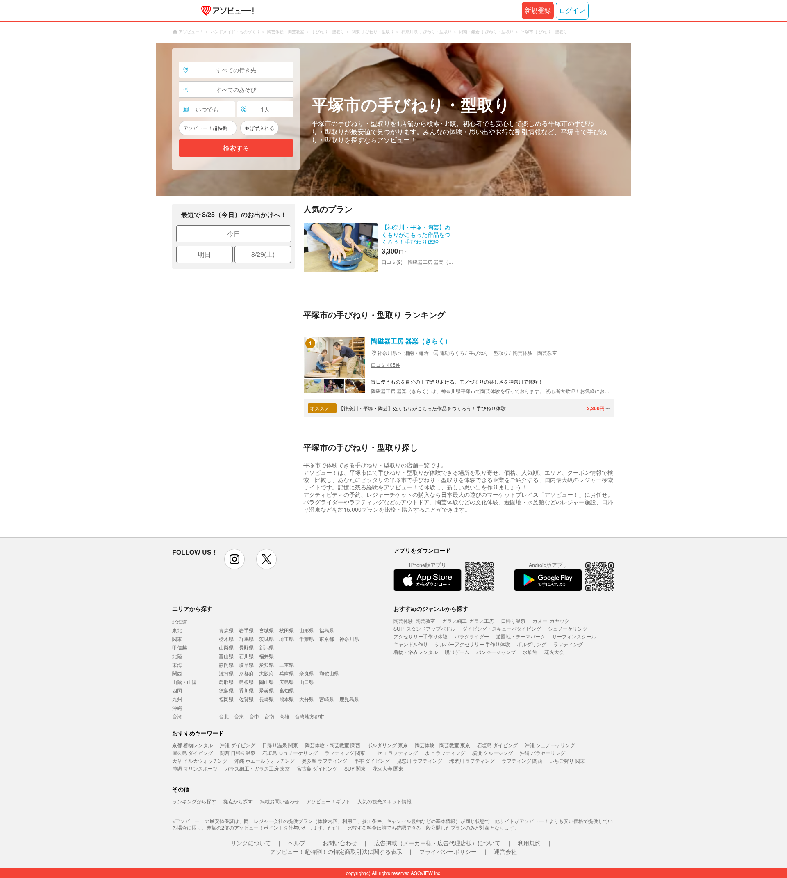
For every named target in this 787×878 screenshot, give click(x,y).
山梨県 (226, 647)
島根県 (246, 681)
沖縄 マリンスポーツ (195, 768)
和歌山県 (329, 673)
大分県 (306, 698)
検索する (236, 148)
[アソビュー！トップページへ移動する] (226, 11)
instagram (234, 559)
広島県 (286, 681)
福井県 (266, 655)
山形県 (306, 629)
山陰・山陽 (184, 681)
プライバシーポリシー (448, 851)
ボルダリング (531, 643)
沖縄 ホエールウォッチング (264, 760)
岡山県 (266, 681)
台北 (224, 716)
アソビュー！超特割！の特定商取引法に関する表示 (336, 851)
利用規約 (529, 843)
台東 (239, 716)
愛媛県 (266, 690)
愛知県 (266, 664)
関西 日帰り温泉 (237, 752)
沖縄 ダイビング (237, 744)
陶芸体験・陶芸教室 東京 (442, 744)
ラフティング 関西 (522, 760)
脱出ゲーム (457, 651)
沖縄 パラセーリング (542, 752)
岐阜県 (246, 664)
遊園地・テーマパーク (520, 636)
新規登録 (538, 10)
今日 (233, 233)
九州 (177, 698)
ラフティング (568, 643)
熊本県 (286, 698)
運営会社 (505, 851)
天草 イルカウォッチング (199, 760)
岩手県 (246, 629)
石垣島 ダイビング (497, 744)
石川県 (246, 655)
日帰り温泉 (513, 620)
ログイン (572, 10)
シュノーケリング (567, 628)
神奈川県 (349, 638)
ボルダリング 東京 (387, 744)
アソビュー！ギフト (328, 801)
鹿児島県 (349, 698)
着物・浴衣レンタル (416, 651)
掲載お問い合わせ (279, 801)
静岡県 (226, 664)
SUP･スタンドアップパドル (424, 628)
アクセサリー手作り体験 (421, 636)
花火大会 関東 (388, 768)
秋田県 (286, 629)
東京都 (326, 638)
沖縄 (177, 707)
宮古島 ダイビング (317, 768)
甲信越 (179, 647)
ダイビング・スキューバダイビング (501, 628)
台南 (269, 716)
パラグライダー (472, 636)
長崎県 (266, 698)
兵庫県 (286, 673)
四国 (177, 690)
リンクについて (251, 843)
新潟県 (266, 647)
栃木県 (226, 638)
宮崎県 (326, 698)
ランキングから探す (194, 801)
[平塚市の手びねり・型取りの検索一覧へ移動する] (393, 119)
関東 (177, 638)
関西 (177, 673)
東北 (177, 629)
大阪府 (266, 673)
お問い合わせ (340, 843)
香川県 (246, 690)
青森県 (226, 629)
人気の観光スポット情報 (384, 801)
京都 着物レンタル (192, 744)
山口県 (306, 681)
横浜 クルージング (492, 752)
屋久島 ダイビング (192, 752)
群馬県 (246, 638)
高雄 (284, 716)
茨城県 (266, 638)
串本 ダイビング (372, 760)
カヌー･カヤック (550, 620)
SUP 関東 (355, 768)
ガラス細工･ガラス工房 (468, 620)
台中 (254, 716)
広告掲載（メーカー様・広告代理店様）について (437, 843)
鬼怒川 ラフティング (419, 760)
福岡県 (226, 698)
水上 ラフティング (445, 752)
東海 (177, 664)
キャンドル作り (411, 643)
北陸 (177, 655)
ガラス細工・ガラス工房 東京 (257, 768)
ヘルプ (296, 843)
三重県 (286, 664)
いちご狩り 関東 (567, 760)
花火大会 (554, 651)
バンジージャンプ (496, 651)
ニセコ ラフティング (395, 752)
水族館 (530, 651)
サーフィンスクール (574, 636)
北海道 (179, 621)
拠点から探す (238, 801)
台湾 (177, 716)
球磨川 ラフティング (472, 760)
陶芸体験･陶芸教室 (414, 620)
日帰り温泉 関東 (280, 744)
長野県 (246, 647)
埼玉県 (286, 638)
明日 (204, 254)
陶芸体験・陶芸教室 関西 (332, 744)
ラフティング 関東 (345, 752)
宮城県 (266, 629)
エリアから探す (192, 608)
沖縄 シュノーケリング (550, 744)
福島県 (326, 629)
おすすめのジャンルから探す (431, 608)
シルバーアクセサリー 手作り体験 (472, 643)
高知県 (286, 690)
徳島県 (226, 690)
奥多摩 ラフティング (324, 760)
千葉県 (306, 638)
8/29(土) (263, 254)
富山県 (226, 655)
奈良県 (306, 673)
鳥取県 (226, 681)
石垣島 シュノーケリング (290, 752)
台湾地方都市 (309, 716)
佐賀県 (246, 698)
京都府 (246, 673)
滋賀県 (226, 673)
